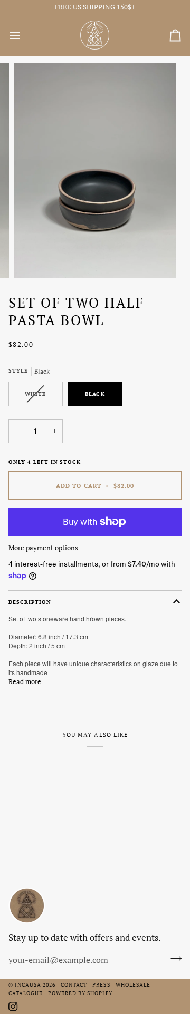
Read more (24, 681)
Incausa (28, 984)
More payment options (43, 547)
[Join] (173, 958)
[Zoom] (34, 258)
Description (29, 602)
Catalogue (25, 993)
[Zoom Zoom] (95, 170)
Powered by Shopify (80, 993)
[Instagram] (13, 1006)
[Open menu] (24, 35)
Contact (74, 984)
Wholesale (133, 984)
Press (101, 984)
